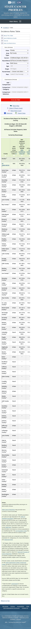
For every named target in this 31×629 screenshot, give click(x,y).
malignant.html (8, 539)
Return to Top (5, 601)
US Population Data (21, 531)
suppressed (14, 583)
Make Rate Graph (15, 111)
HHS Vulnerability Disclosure (11, 608)
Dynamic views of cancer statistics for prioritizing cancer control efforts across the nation (15, 15)
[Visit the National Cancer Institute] (11, 2)
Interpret (9, 113)
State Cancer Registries (8, 509)
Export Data (21, 113)
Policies (12, 606)
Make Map (16, 106)
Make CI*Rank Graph (16, 108)
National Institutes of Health (10, 617)
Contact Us (25, 608)
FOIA (27, 606)
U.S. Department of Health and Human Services (15, 616)
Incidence (6, 27)
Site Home (5, 606)
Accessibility (20, 606)
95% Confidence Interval (22, 151)
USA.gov (18, 619)
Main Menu (14, 21)
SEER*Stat (8, 527)
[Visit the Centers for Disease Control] (19, 2)
